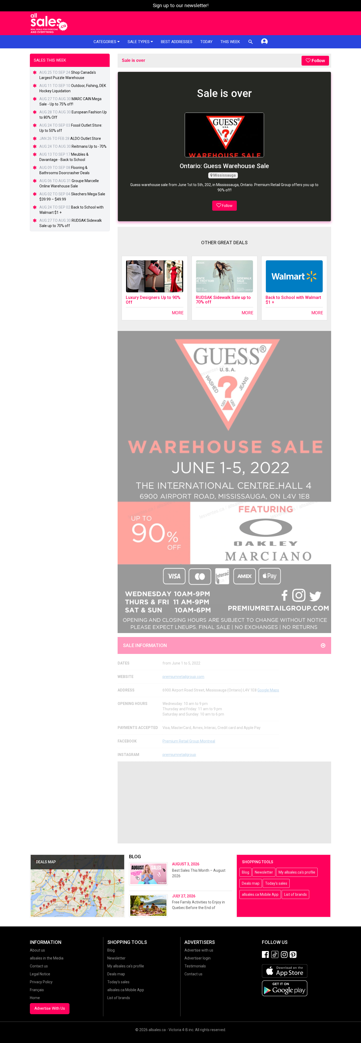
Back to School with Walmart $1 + (293, 300)
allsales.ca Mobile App (260, 894)
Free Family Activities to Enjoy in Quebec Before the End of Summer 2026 (198, 907)
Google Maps (268, 690)
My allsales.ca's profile (297, 872)
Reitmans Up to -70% (89, 146)
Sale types (139, 41)
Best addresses (176, 41)
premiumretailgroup (179, 755)
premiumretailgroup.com (183, 677)
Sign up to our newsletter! (181, 5)
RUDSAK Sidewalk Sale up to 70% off (223, 300)
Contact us (39, 966)
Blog (245, 872)
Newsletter (264, 872)
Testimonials (195, 966)
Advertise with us (198, 950)
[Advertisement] (224, 802)
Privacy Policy (41, 982)
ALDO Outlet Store (85, 138)
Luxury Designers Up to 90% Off (153, 300)
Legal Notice (40, 974)
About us (37, 950)
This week (230, 41)
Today (206, 41)
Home (35, 998)
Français (37, 990)
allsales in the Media (46, 958)
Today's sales (276, 883)
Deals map (251, 883)
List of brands (295, 894)
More (177, 312)
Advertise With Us (49, 1008)
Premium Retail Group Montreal (189, 741)
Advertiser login (197, 958)
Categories (105, 41)
